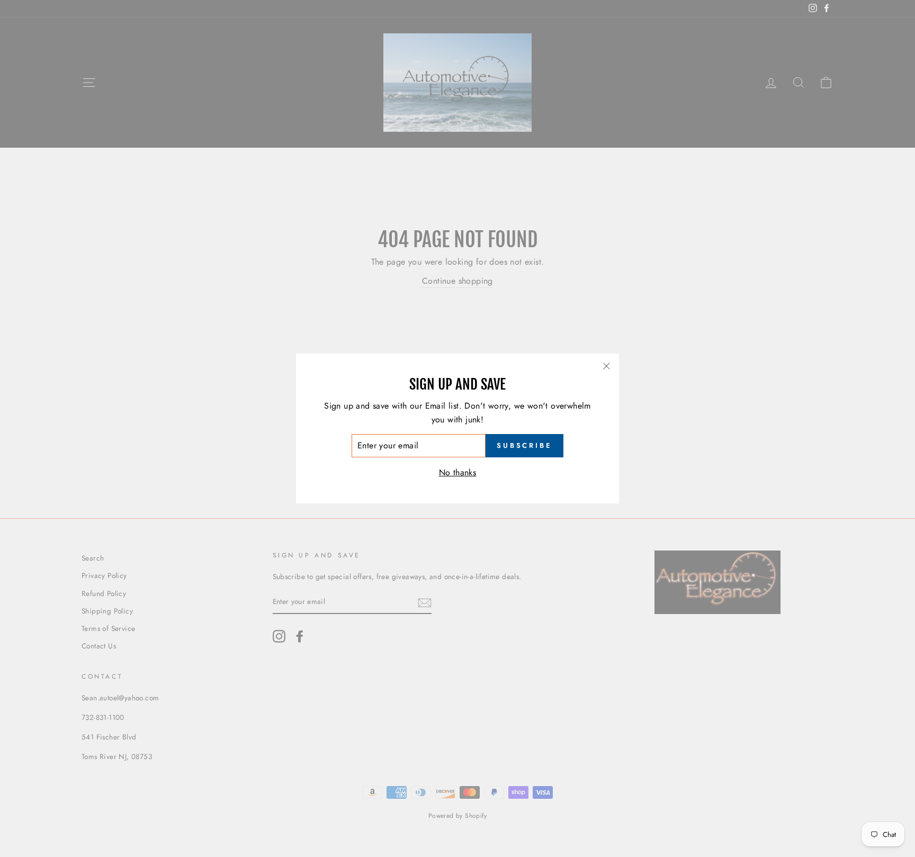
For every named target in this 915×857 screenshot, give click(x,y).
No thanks (458, 472)
